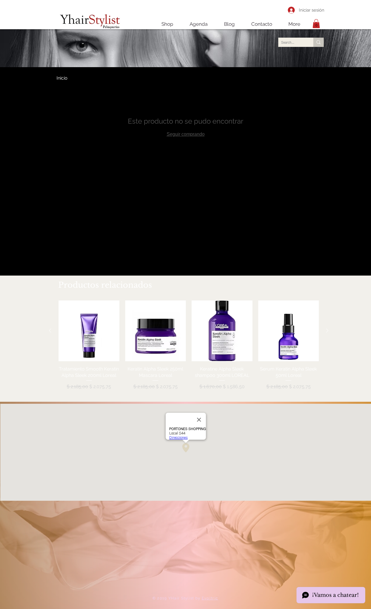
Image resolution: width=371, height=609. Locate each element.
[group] (189, 348)
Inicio (62, 78)
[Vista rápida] (89, 330)
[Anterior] (50, 330)
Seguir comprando (186, 134)
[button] (316, 23)
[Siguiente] (327, 330)
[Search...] (318, 42)
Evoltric (210, 598)
